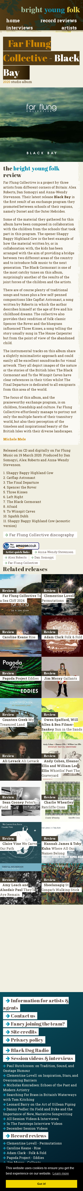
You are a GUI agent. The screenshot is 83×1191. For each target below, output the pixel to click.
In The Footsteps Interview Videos (34, 1123)
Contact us (22, 1016)
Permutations (58, 598)
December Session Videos (27, 1128)
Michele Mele (14, 439)
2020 (6, 82)
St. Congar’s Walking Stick (60, 887)
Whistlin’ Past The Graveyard (61, 768)
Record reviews (58, 20)
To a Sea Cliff (20, 598)
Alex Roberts (17, 557)
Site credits (23, 1032)
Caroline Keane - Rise (23, 1148)
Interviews (19, 27)
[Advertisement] (41, 950)
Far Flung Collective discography (41, 534)
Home (13, 20)
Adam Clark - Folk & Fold (26, 1153)
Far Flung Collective (22, 563)
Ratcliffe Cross (58, 804)
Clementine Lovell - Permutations (34, 1143)
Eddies (20, 678)
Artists (69, 27)
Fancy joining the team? (37, 1024)
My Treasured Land (17, 722)
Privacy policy (26, 1040)
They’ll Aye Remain (17, 890)
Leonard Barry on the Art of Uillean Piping (41, 1104)
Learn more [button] (61, 1173)
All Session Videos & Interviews (32, 1119)
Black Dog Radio (29, 1050)
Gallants (60, 678)
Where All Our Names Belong (61, 848)
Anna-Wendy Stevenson (55, 552)
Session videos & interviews (41, 1058)
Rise (18, 637)
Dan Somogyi (44, 557)
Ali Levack (20, 761)
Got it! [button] (41, 1183)
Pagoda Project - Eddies (25, 1158)
